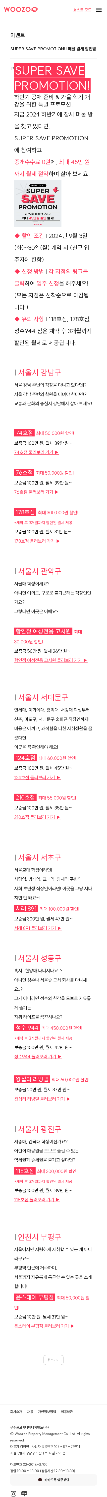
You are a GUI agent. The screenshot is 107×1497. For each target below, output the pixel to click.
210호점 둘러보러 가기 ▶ (37, 817)
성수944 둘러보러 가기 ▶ (38, 1057)
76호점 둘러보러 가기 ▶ (36, 492)
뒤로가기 (53, 1360)
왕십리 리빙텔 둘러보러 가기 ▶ (42, 1099)
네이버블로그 (24, 1494)
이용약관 (67, 1412)
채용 (30, 1412)
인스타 (13, 1494)
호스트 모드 (82, 9)
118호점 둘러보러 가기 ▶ (37, 1200)
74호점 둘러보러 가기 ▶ (36, 452)
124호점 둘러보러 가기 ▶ (37, 777)
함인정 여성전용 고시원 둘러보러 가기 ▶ (51, 660)
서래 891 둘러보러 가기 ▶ (38, 928)
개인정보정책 (47, 1412)
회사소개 (16, 1412)
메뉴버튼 (99, 10)
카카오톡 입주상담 (57, 1480)
